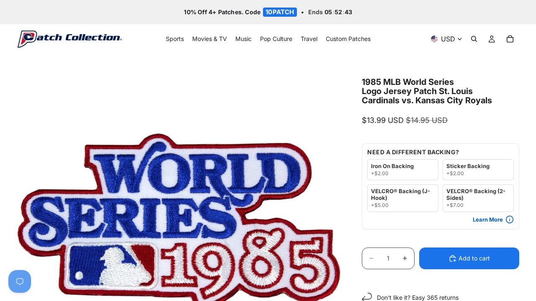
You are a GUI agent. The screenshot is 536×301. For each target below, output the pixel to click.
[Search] (474, 39)
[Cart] (510, 39)
